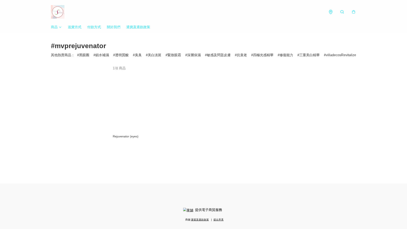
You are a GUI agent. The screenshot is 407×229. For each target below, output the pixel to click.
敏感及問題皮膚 (219, 55)
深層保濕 (194, 55)
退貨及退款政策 (138, 27)
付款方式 (94, 27)
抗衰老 (242, 55)
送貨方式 (74, 27)
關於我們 (113, 27)
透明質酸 (122, 55)
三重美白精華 (309, 55)
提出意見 (218, 219)
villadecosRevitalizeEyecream (348, 55)
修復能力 (286, 55)
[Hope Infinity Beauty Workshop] (57, 12)
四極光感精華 (263, 55)
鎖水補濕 (102, 55)
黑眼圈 (84, 55)
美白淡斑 (154, 55)
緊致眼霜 (174, 55)
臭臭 (138, 55)
